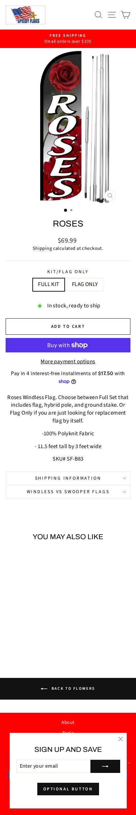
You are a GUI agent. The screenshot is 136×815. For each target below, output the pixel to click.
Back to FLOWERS (72, 688)
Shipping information (68, 478)
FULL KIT (48, 284)
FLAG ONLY (85, 284)
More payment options (68, 362)
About (67, 722)
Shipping (42, 248)
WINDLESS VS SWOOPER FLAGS (68, 492)
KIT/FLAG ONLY (67, 272)
